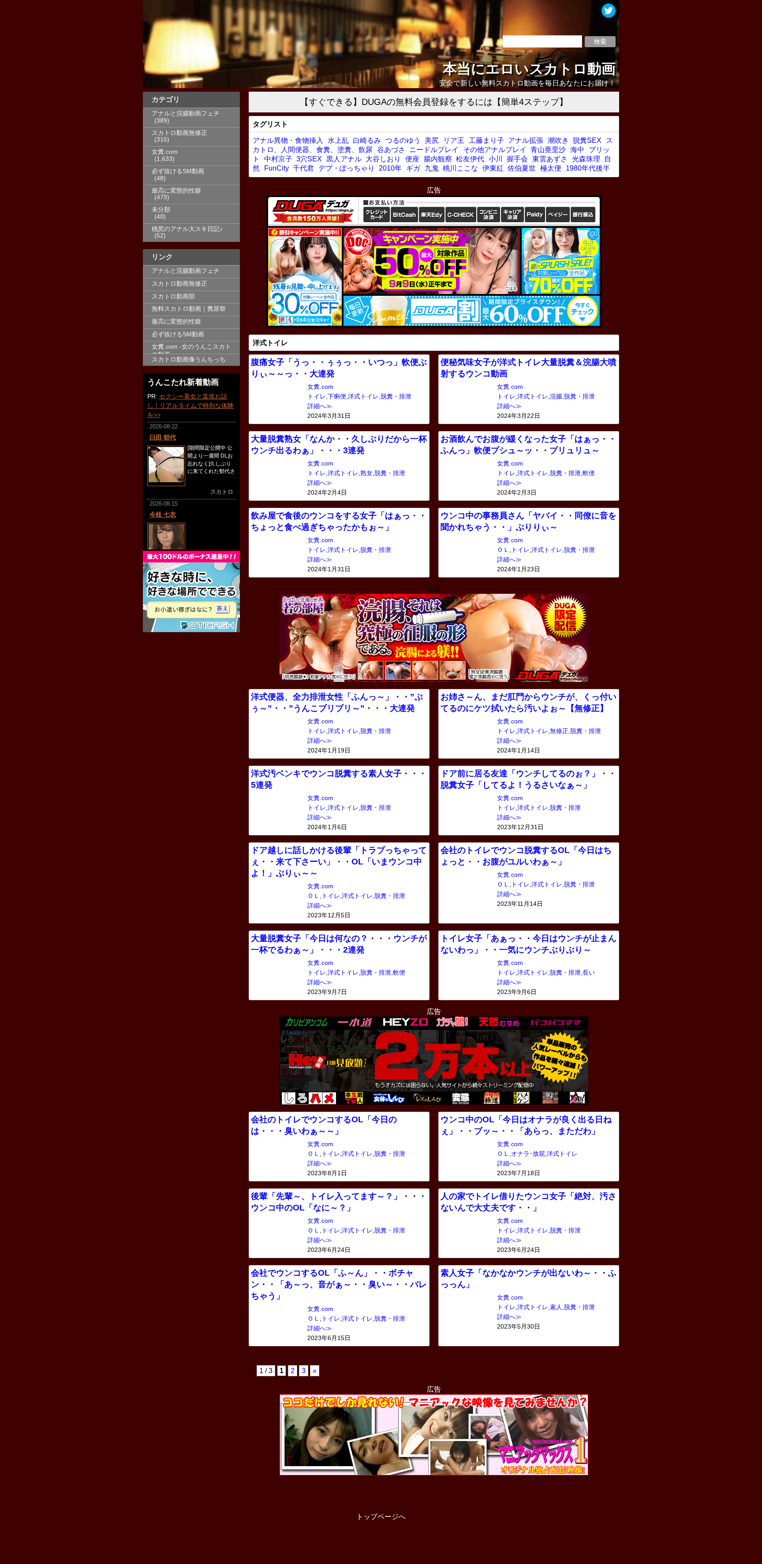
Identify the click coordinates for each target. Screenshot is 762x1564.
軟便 (589, 473)
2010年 (390, 168)
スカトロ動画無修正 (179, 133)
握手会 (517, 159)
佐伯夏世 (522, 168)
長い (589, 972)
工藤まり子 (486, 140)
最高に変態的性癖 (176, 190)
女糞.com (165, 152)
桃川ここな (460, 168)
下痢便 (337, 396)
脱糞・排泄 (396, 396)
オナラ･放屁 (528, 1154)
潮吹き (558, 140)
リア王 (453, 140)
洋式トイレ (363, 396)
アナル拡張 (525, 140)
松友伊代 (470, 159)
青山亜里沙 (548, 149)
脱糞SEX (587, 140)
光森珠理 (586, 159)
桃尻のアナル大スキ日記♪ (187, 229)
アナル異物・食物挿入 (288, 140)
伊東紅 (493, 168)
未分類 (161, 209)
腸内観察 (438, 159)
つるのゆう (403, 140)
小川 (496, 159)
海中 (577, 149)
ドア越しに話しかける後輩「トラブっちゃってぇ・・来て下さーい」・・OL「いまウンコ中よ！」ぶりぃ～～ (339, 861)
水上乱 (338, 140)
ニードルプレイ (434, 149)
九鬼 (432, 168)
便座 (412, 159)
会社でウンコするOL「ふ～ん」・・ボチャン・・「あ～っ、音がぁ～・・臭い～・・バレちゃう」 (339, 1284)
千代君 (303, 168)
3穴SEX (309, 159)
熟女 (366, 473)
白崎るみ (367, 140)
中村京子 (278, 159)
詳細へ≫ (319, 406)
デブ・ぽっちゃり (346, 168)
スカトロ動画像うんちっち (189, 359)
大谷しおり (383, 159)
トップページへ (381, 1516)
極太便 (550, 168)
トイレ (316, 396)
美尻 (432, 140)
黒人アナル (344, 159)
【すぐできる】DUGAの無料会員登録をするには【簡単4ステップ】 (434, 102)
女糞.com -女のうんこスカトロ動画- (191, 348)
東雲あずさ (550, 159)
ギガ (413, 168)
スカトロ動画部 (173, 296)
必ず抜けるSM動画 (178, 171)
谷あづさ (391, 149)
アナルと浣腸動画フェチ (186, 113)
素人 (556, 1307)
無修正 (559, 731)
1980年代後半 (588, 168)
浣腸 (556, 396)
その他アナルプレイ (495, 149)
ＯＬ (503, 550)
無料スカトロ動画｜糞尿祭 (189, 308)
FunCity (276, 168)
